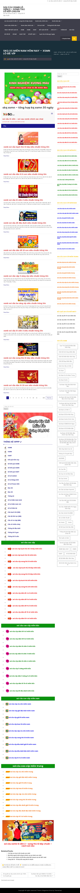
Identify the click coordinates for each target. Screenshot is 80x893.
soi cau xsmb (63, 478)
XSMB (22, 30)
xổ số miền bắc (70, 553)
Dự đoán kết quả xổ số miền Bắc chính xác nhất (67, 398)
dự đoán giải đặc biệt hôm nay (68, 385)
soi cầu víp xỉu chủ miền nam (20, 704)
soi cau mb (62, 469)
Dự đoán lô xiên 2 (64, 410)
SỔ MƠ (15, 34)
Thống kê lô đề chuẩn (53, 25)
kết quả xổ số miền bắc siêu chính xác (67, 463)
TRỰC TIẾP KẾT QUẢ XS (11, 30)
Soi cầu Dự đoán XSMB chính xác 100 (68, 495)
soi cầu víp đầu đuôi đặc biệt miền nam (23, 751)
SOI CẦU (71, 30)
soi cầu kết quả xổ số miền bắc (67, 501)
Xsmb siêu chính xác (41, 21)
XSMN (28, 30)
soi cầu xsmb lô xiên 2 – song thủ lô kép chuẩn (63, 1)
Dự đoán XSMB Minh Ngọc (67, 424)
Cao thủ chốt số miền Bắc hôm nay (68, 346)
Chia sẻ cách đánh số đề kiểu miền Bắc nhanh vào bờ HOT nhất (27, 857)
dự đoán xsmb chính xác (66, 419)
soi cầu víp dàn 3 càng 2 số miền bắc (23, 676)
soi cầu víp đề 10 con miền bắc (66, 315)
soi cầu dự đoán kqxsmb (66, 489)
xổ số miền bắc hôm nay (66, 558)
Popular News (66, 38)
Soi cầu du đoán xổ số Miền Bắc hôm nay (67, 484)
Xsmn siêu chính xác (27, 25)
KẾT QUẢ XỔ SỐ (43, 30)
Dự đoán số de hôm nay (66, 414)
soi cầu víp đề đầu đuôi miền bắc (22, 691)
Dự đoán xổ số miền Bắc (66, 428)
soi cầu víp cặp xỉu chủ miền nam (21, 731)
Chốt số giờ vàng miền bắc (67, 352)
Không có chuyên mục (65, 453)
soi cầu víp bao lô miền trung (21, 788)
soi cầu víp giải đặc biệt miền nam (22, 711)
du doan (61, 370)
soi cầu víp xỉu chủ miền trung (21, 772)
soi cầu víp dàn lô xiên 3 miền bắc (22, 654)
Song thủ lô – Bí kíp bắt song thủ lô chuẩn (20, 859)
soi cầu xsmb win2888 (66, 513)
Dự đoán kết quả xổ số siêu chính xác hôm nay (67, 404)
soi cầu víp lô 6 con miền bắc (66, 328)
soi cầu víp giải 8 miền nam (19, 717)
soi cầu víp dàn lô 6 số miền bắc (22, 631)
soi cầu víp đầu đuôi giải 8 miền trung (24, 805)
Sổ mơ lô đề (41, 25)
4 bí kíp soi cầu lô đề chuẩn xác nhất (19, 853)
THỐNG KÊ (64, 30)
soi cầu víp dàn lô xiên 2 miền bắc (22, 646)
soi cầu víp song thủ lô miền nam (21, 738)
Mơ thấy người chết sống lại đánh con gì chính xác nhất (24, 855)
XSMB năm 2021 (64, 549)
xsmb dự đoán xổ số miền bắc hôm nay (68, 543)
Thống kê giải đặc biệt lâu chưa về (68, 532)
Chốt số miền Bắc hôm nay (67, 356)
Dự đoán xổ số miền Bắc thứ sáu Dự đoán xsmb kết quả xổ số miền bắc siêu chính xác (67, 442)
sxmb (69, 522)
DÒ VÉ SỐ (7, 34)
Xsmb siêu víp (56, 21)
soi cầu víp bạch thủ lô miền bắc (24, 555)
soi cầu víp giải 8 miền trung (21, 783)
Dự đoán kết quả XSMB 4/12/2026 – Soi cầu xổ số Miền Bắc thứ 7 (42, 875)
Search (59, 76)
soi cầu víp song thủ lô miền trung (23, 800)
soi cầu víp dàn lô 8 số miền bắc (22, 639)
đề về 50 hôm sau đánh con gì (67, 563)
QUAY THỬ (22, 34)
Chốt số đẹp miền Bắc (65, 361)
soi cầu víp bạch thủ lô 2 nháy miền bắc (27, 549)
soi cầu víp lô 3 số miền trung (21, 816)
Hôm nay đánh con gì (65, 449)
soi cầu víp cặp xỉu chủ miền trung (23, 794)
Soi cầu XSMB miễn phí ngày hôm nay (67, 507)
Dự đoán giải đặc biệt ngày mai (67, 391)
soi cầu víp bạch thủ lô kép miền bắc (27, 568)
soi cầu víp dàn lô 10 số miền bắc (22, 683)
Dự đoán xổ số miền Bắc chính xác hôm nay (67, 434)
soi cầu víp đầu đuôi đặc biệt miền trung (25, 811)
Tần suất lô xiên (64, 538)
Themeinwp (58, 890)
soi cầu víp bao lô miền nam (19, 724)
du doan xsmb (63, 380)
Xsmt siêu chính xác (10, 25)
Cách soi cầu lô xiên (65, 366)
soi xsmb (61, 522)
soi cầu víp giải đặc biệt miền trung (23, 777)
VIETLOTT (54, 30)
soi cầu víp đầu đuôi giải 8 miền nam (22, 744)
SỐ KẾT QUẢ (31, 34)
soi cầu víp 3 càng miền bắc (20, 669)
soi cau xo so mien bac (66, 474)
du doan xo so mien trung (67, 375)
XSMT (34, 30)
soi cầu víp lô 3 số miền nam (19, 758)
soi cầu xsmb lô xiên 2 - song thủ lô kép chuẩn (23, 59)
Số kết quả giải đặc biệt (66, 527)
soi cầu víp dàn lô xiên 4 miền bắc (23, 661)
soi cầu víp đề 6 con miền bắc (66, 324)
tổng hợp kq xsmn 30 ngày (15, 867)
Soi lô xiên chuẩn (64, 518)
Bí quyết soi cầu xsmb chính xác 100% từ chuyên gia (14, 875)
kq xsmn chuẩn (43, 865)
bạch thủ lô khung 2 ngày (47, 34)
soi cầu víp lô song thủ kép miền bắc (67, 333)
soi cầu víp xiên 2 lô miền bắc (66, 320)
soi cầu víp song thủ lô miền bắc (25, 561)
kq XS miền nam (33, 865)
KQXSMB (61, 458)
